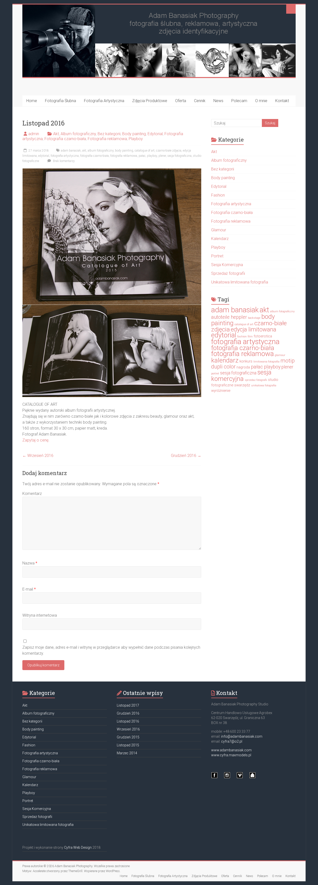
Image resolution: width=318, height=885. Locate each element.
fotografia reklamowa (123, 156)
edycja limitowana (253, 329)
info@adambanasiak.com (241, 736)
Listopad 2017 (128, 705)
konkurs (245, 361)
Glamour (218, 230)
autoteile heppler (229, 317)
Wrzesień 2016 (37, 455)
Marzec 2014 (127, 753)
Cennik (199, 100)
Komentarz (32, 493)
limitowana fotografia (266, 361)
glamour (280, 355)
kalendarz (224, 360)
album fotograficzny (101, 150)
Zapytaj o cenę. (35, 440)
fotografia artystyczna (65, 156)
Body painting (134, 133)
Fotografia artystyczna (231, 203)
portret (215, 373)
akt (84, 150)
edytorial (43, 156)
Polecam (239, 100)
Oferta (180, 100)
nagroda (243, 367)
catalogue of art (145, 150)
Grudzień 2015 (128, 737)
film (250, 336)
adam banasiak (71, 150)
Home (31, 100)
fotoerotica (263, 336)
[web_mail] (252, 777)
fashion (242, 336)
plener (162, 156)
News (218, 100)
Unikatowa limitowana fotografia (239, 282)
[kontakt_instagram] (227, 777)
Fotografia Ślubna (60, 100)
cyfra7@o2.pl (231, 741)
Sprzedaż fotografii (228, 273)
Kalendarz (220, 238)
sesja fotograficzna (179, 156)
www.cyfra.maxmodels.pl (231, 755)
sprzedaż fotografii (256, 380)
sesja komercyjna (241, 375)
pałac (142, 156)
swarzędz (242, 385)
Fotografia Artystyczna (104, 100)
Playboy (136, 138)
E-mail (29, 589)
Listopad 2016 (128, 721)
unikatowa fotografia (263, 385)
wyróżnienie (220, 390)
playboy (152, 156)
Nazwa (29, 563)
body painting (124, 150)
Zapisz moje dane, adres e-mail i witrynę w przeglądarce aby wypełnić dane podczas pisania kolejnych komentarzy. (111, 650)
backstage (254, 318)
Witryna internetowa (39, 615)
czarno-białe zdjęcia (168, 150)
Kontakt (282, 100)
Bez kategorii (109, 133)
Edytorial (155, 133)
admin (33, 133)
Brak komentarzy (63, 161)
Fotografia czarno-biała (65, 138)
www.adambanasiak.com (231, 750)
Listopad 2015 (128, 745)
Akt (56, 133)
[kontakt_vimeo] (240, 777)
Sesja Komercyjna (227, 264)
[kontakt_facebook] (214, 777)
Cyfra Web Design (78, 847)
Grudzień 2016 (186, 455)
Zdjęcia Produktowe (149, 100)
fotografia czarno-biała (94, 156)
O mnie (261, 100)
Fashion (218, 195)
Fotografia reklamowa (107, 138)
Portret (217, 256)
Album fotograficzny (78, 133)
